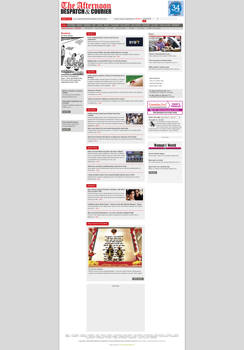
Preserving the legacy (70, 122)
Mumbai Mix (132, 338)
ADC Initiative (164, 336)
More (114, 45)
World (106, 25)
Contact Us (162, 341)
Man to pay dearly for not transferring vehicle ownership (108, 128)
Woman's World (125, 336)
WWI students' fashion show (159, 67)
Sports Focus (92, 148)
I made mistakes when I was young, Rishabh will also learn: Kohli (111, 175)
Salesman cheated (94, 90)
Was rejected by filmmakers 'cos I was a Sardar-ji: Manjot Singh (111, 213)
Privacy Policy (141, 341)
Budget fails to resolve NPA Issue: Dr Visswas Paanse (107, 61)
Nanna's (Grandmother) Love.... (160, 54)
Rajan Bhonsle (152, 336)
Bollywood (125, 25)
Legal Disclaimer (152, 341)
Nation (99, 25)
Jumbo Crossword (153, 28)
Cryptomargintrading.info (127, 345)
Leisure (131, 28)
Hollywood (136, 25)
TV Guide (110, 28)
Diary (151, 34)
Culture (155, 25)
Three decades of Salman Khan (160, 60)
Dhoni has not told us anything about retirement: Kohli (107, 166)
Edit (94, 25)
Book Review (99, 28)
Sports (79, 25)
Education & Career (110, 336)
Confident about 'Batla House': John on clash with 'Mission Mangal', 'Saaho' (115, 204)
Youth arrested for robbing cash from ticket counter (106, 99)
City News (91, 72)
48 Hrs (134, 336)
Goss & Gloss (165, 25)
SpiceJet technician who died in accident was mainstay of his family (112, 137)
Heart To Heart (154, 78)
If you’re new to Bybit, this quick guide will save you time (108, 52)
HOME (64, 25)
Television (115, 25)
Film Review (88, 28)
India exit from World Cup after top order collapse (105, 151)
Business (87, 25)
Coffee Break (121, 28)
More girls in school (156, 160)
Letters (141, 336)
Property (175, 25)
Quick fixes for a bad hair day (159, 167)
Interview (146, 25)
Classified (140, 28)
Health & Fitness (95, 336)
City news (71, 25)
